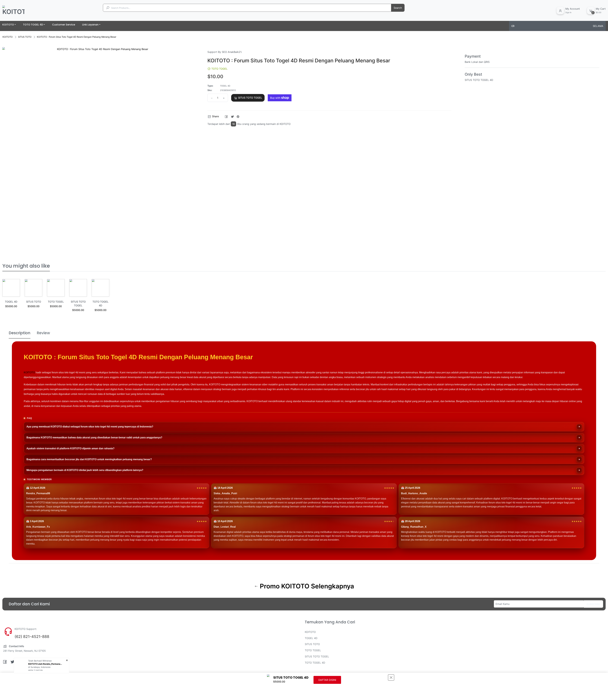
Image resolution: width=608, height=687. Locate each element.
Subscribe (593, 604)
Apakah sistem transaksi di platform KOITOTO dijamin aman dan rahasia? (70, 448)
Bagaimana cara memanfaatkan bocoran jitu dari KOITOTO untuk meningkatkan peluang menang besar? (89, 459)
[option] (11, 297)
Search (398, 7)
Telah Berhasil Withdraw (40, 660)
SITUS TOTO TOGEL (317, 656)
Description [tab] (19, 333)
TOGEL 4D (11, 301)
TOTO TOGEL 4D (315, 662)
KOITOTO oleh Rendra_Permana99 (45, 664)
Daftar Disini (327, 679)
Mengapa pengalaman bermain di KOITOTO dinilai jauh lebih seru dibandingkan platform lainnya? (84, 470)
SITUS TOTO (25, 36)
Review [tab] (43, 333)
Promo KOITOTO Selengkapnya (306, 586)
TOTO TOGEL (56, 301)
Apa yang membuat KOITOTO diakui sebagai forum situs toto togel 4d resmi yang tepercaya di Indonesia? (89, 426)
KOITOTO (8, 36)
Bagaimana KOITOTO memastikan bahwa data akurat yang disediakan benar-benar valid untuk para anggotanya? (94, 437)
